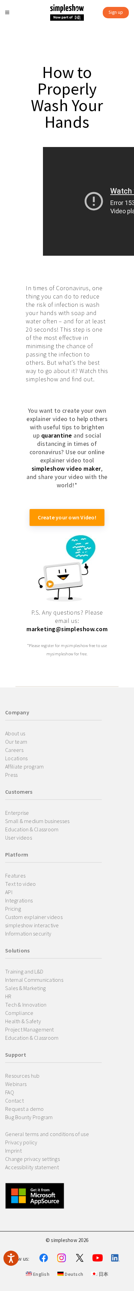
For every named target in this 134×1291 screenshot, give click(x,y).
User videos (18, 837)
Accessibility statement (32, 1167)
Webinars (15, 1083)
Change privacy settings (32, 1158)
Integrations (19, 900)
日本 (102, 1274)
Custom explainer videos (34, 916)
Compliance (19, 1012)
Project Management (29, 1029)
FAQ (9, 1092)
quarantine (56, 435)
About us (15, 733)
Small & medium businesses (37, 821)
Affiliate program (24, 766)
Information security (28, 933)
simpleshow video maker (66, 468)
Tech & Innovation (25, 1004)
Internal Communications (34, 979)
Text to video (20, 883)
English (40, 1274)
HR (8, 996)
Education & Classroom (31, 829)
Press (11, 774)
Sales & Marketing (25, 988)
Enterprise (17, 812)
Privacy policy (21, 1142)
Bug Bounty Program (29, 1117)
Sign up (116, 12)
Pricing (13, 908)
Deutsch (73, 1274)
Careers (14, 749)
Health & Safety (23, 1021)
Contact (14, 1100)
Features (15, 875)
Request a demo (24, 1108)
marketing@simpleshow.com (67, 629)
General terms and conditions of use (47, 1134)
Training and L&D (24, 971)
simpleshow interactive (32, 925)
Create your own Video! (67, 517)
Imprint (13, 1150)
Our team (16, 741)
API (8, 892)
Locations (16, 758)
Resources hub (22, 1075)
